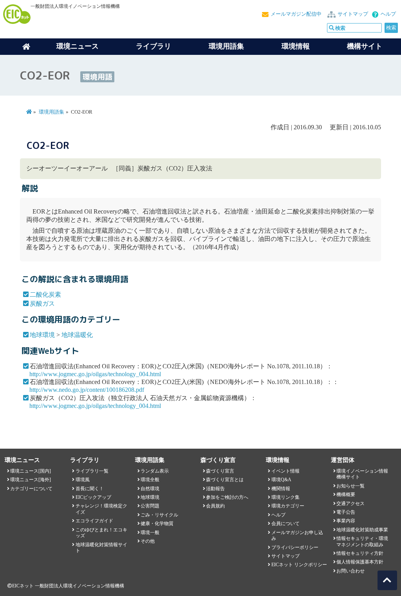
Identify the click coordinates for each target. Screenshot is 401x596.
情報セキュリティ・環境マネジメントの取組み (362, 541)
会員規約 (215, 506)
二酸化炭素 (45, 294)
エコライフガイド (94, 521)
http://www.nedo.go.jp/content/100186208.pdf (86, 389)
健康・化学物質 (157, 523)
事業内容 (345, 521)
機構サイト (364, 46)
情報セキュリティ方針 (359, 553)
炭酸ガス (42, 303)
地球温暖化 (77, 335)
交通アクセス (350, 503)
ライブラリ (153, 46)
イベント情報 (285, 471)
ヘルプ (388, 14)
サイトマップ (353, 14)
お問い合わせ (350, 571)
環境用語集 (226, 46)
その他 (148, 541)
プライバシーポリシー (294, 547)
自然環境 (150, 488)
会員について (285, 523)
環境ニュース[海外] (30, 479)
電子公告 (345, 512)
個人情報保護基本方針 (359, 562)
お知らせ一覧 (350, 486)
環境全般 (150, 479)
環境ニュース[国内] (30, 471)
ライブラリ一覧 (92, 471)
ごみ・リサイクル (159, 515)
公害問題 (150, 506)
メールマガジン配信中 (296, 14)
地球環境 (42, 335)
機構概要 (345, 494)
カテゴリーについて (31, 488)
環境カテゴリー (287, 506)
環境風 (83, 479)
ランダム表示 (155, 471)
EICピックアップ (93, 497)
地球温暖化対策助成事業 (362, 530)
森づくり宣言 (220, 471)
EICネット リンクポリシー (299, 564)
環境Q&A (281, 479)
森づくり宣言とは (225, 479)
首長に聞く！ (90, 488)
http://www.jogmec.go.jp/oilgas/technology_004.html (95, 374)
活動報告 (215, 488)
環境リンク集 (285, 497)
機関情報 (280, 488)
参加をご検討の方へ (227, 497)
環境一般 (150, 532)
